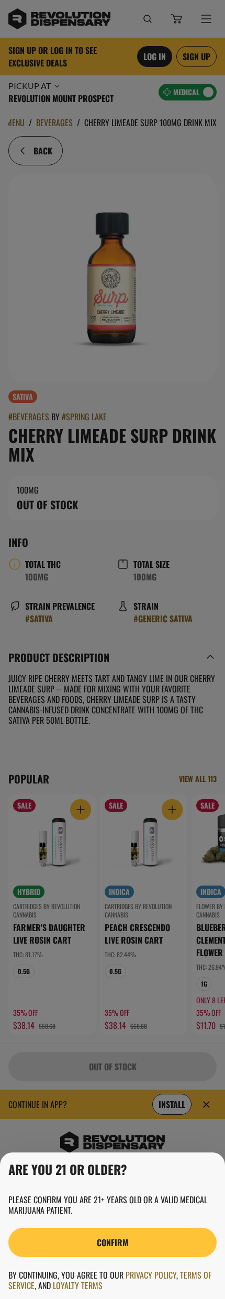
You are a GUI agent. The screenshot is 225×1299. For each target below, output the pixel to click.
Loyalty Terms (78, 1285)
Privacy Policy (151, 1275)
